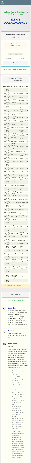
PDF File (10, 58)
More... (10, 337)
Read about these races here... (12, 286)
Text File (22, 58)
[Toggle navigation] (27, 2)
